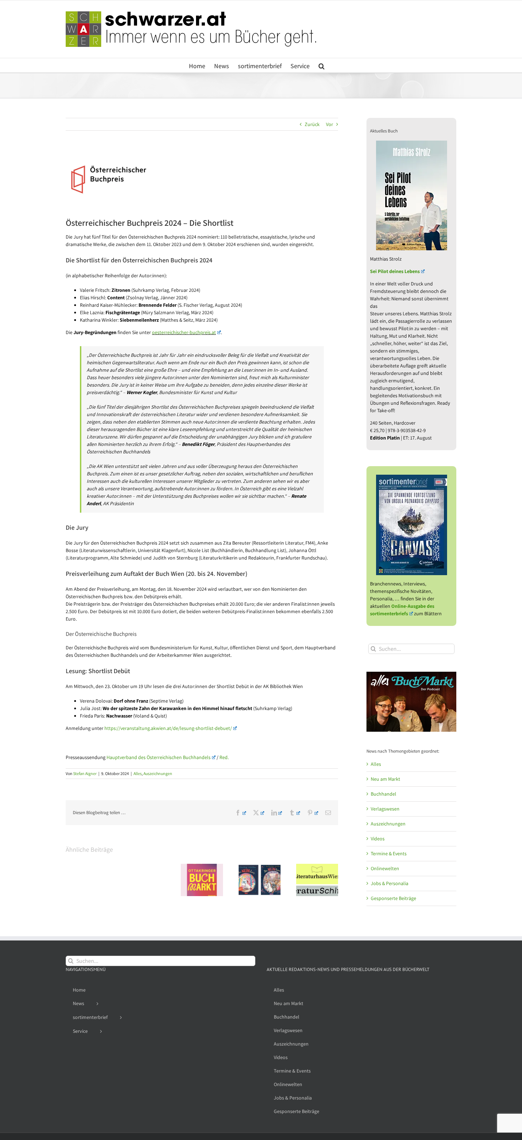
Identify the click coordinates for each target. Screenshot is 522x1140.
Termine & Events (389, 853)
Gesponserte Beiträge (393, 898)
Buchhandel (383, 794)
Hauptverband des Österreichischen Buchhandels (159, 757)
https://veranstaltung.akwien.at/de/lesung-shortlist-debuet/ (168, 728)
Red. (224, 757)
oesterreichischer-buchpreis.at (184, 332)
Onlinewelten (385, 868)
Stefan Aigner (85, 773)
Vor (329, 124)
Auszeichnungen (157, 773)
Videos (378, 838)
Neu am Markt (385, 779)
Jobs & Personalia (389, 883)
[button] (322, 65)
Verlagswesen (385, 809)
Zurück (312, 124)
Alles (138, 773)
